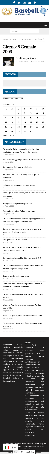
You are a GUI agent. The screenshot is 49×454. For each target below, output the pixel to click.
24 (31, 126)
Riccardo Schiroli (38, 61)
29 (18, 131)
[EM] (29, 2)
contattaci (29, 381)
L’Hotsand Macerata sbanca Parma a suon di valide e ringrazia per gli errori (23, 267)
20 (6, 126)
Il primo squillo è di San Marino (16, 276)
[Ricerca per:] (24, 31)
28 (12, 131)
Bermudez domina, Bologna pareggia (19, 211)
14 (12, 122)
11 (37, 117)
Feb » (11, 135)
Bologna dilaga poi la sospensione (17, 203)
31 (31, 131)
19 (43, 122)
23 (25, 126)
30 (25, 131)
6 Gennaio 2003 (23, 61)
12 (43, 117)
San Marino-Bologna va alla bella (17, 167)
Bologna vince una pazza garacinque (19, 185)
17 (31, 122)
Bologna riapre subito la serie (15, 239)
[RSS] (35, 2)
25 (37, 126)
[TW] (19, 2)
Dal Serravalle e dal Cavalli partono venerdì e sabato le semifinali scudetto (22, 285)
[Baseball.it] (24, 15)
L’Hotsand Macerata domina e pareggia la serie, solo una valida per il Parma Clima (24, 220)
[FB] (14, 2)
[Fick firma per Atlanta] (8, 61)
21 (12, 126)
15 (18, 122)
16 (25, 122)
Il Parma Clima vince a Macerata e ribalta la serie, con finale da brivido (22, 231)
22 (18, 126)
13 (6, 122)
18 (37, 122)
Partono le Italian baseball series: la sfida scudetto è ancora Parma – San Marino (21, 150)
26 (43, 126)
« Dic (5, 135)
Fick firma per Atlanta (26, 58)
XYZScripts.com (35, 452)
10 (31, 117)
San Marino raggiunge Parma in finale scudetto (24, 159)
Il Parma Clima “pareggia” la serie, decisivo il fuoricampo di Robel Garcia (22, 249)
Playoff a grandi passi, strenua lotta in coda (22, 315)
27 (6, 131)
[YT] (24, 2)
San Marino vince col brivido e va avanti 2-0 (22, 258)
